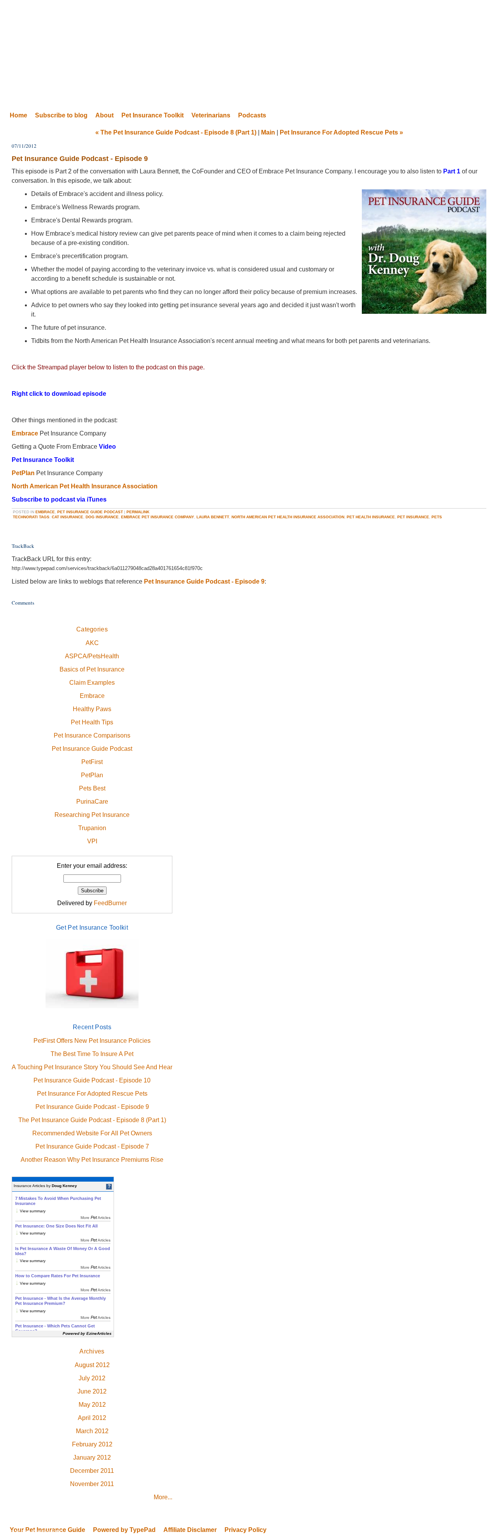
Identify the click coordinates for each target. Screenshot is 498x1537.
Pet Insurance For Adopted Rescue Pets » (341, 132)
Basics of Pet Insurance (92, 669)
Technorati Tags (31, 517)
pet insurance (413, 517)
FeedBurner (110, 903)
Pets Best (92, 788)
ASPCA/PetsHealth (92, 656)
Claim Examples (92, 682)
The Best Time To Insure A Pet (92, 1054)
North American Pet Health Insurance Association (85, 486)
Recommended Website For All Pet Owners (92, 1133)
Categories (92, 629)
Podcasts (252, 115)
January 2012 (92, 1457)
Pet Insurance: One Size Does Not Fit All (56, 1226)
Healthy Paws (92, 709)
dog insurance (102, 517)
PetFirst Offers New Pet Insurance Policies (92, 1040)
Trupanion (92, 828)
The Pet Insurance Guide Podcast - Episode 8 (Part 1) (92, 1120)
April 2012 (92, 1418)
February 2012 (92, 1444)
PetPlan (23, 473)
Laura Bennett (212, 517)
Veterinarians (210, 115)
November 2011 (92, 1484)
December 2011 (92, 1470)
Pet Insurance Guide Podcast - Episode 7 (92, 1146)
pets (436, 517)
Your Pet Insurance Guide (249, 54)
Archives (92, 1351)
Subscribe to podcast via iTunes (59, 499)
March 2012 (92, 1431)
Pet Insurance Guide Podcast (90, 512)
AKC (92, 643)
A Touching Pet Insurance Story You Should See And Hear (92, 1067)
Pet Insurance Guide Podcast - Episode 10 (92, 1080)
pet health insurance (371, 517)
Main (268, 132)
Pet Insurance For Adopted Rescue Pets (92, 1093)
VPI (92, 841)
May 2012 (92, 1404)
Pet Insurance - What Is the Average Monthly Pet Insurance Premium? (60, 1301)
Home (18, 115)
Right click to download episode (59, 393)
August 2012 (92, 1365)
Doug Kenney (64, 1186)
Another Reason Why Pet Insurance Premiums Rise (92, 1159)
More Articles (95, 1217)
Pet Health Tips (92, 722)
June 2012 (92, 1391)
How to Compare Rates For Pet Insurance (57, 1275)
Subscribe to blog (61, 115)
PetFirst (92, 762)
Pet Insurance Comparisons (92, 735)
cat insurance (67, 517)
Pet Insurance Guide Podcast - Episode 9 (204, 581)
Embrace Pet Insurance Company (157, 517)
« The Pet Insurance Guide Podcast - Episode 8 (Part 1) (175, 132)
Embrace (25, 433)
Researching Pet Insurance (92, 814)
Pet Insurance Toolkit (152, 115)
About (104, 115)
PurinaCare (92, 801)
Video (107, 446)
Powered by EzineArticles (87, 1333)
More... (163, 1497)
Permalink (137, 512)
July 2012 (92, 1378)
